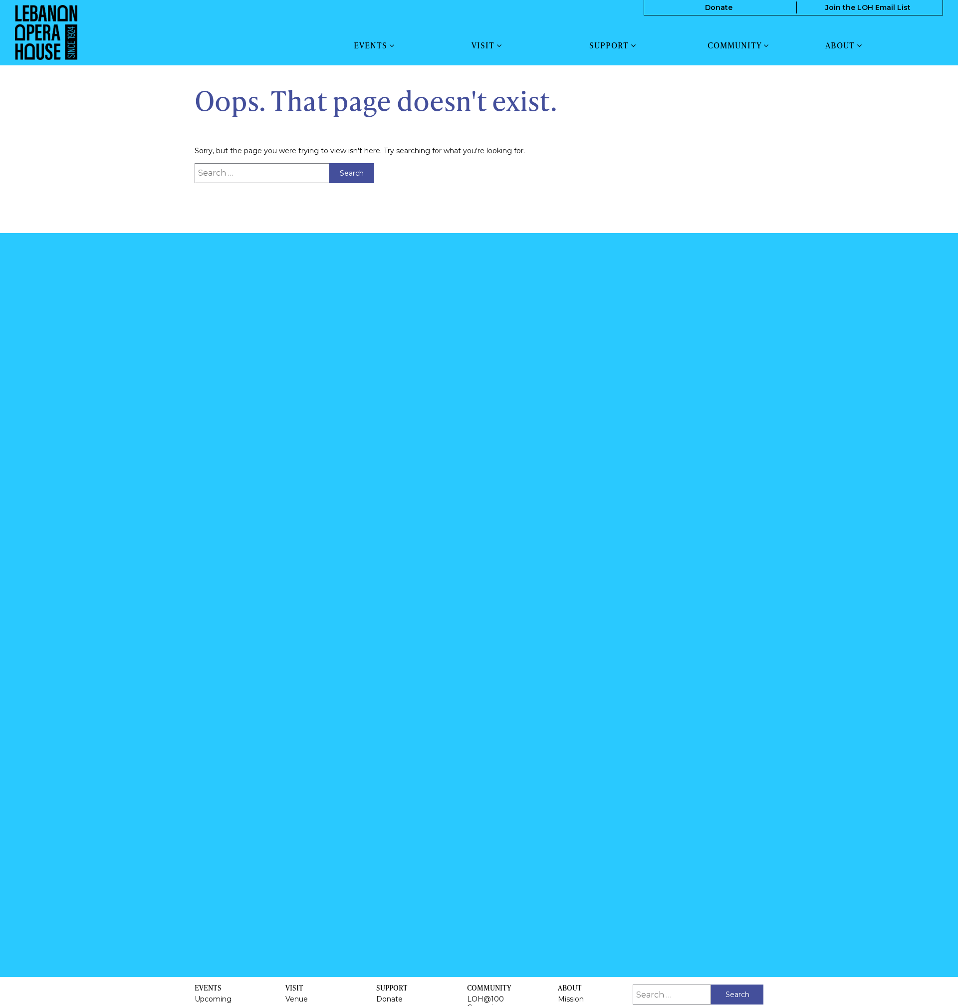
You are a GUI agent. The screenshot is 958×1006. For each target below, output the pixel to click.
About (841, 45)
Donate (718, 7)
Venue (296, 999)
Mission (571, 999)
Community (735, 45)
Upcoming (213, 999)
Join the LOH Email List (868, 7)
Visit (484, 45)
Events (371, 45)
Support (610, 45)
